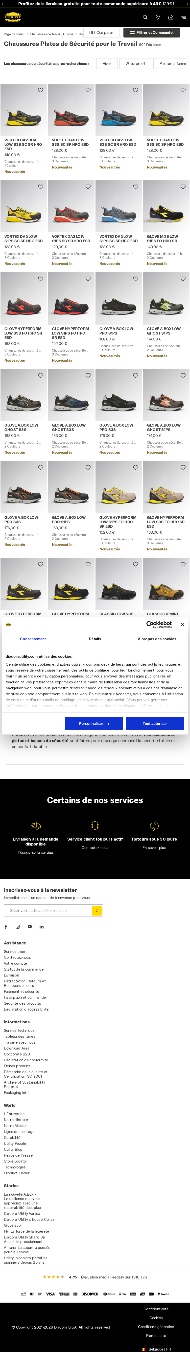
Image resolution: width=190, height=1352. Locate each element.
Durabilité (12, 1137)
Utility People (15, 1143)
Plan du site (156, 1335)
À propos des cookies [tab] (157, 639)
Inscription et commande (25, 997)
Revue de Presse (18, 1155)
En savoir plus (154, 847)
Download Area (17, 1048)
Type (69, 34)
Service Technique (19, 1030)
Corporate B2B (17, 1054)
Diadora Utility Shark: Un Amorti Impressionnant (24, 1239)
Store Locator (15, 1161)
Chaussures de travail (45, 34)
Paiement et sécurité (21, 991)
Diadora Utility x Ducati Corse (29, 1219)
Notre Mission (16, 1126)
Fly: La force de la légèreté (26, 1231)
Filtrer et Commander (155, 32)
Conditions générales (156, 1327)
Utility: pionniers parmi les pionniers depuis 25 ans (26, 1260)
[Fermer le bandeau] (182, 624)
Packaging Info (16, 1092)
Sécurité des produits (22, 1003)
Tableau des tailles (19, 1036)
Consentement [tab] (33, 639)
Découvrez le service (35, 852)
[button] (144, 17)
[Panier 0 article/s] (170, 17)
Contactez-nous (95, 847)
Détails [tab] (95, 639)
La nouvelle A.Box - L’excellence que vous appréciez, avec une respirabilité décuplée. (23, 1201)
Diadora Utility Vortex (22, 1213)
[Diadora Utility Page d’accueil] (13, 17)
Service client (15, 951)
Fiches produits (17, 1066)
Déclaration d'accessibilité (26, 1009)
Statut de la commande (24, 969)
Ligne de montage (19, 1131)
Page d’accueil (14, 34)
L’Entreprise (14, 1114)
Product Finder (17, 1173)
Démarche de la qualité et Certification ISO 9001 (26, 1074)
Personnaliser (91, 723)
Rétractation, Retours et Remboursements (25, 983)
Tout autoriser (155, 723)
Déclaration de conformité (26, 1060)
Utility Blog (13, 1149)
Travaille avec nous (20, 1042)
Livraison (11, 975)
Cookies (156, 1318)
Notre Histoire (16, 1120)
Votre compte (15, 963)
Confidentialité (155, 1309)
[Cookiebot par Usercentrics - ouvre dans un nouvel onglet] (150, 624)
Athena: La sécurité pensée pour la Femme (27, 1249)
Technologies (15, 1167)
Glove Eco (12, 1225)
